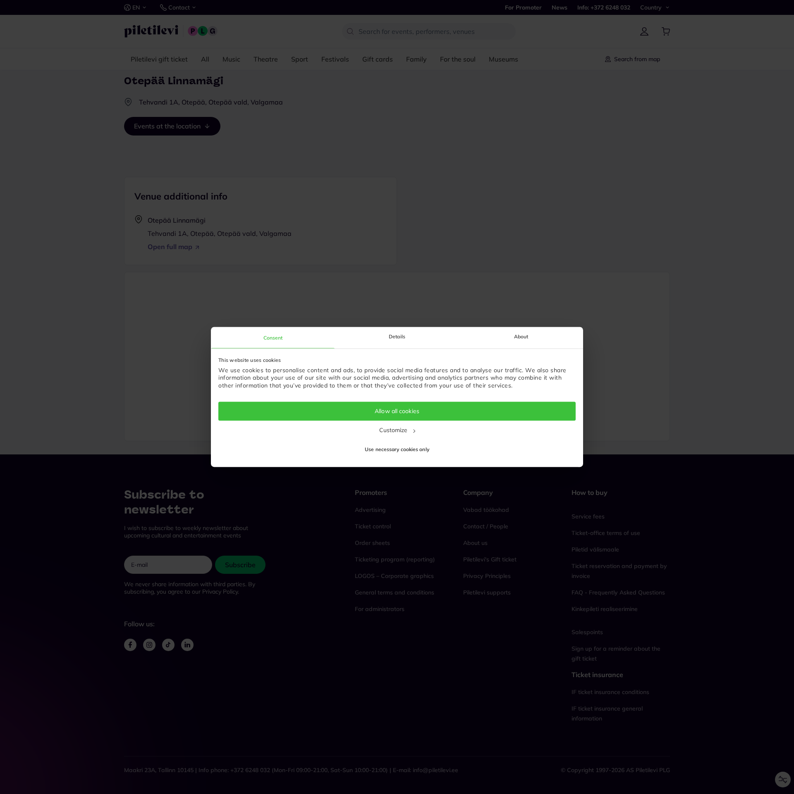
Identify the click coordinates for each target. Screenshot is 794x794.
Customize (393, 430)
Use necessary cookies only (397, 450)
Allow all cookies (397, 411)
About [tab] (521, 336)
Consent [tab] (273, 338)
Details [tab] (397, 336)
